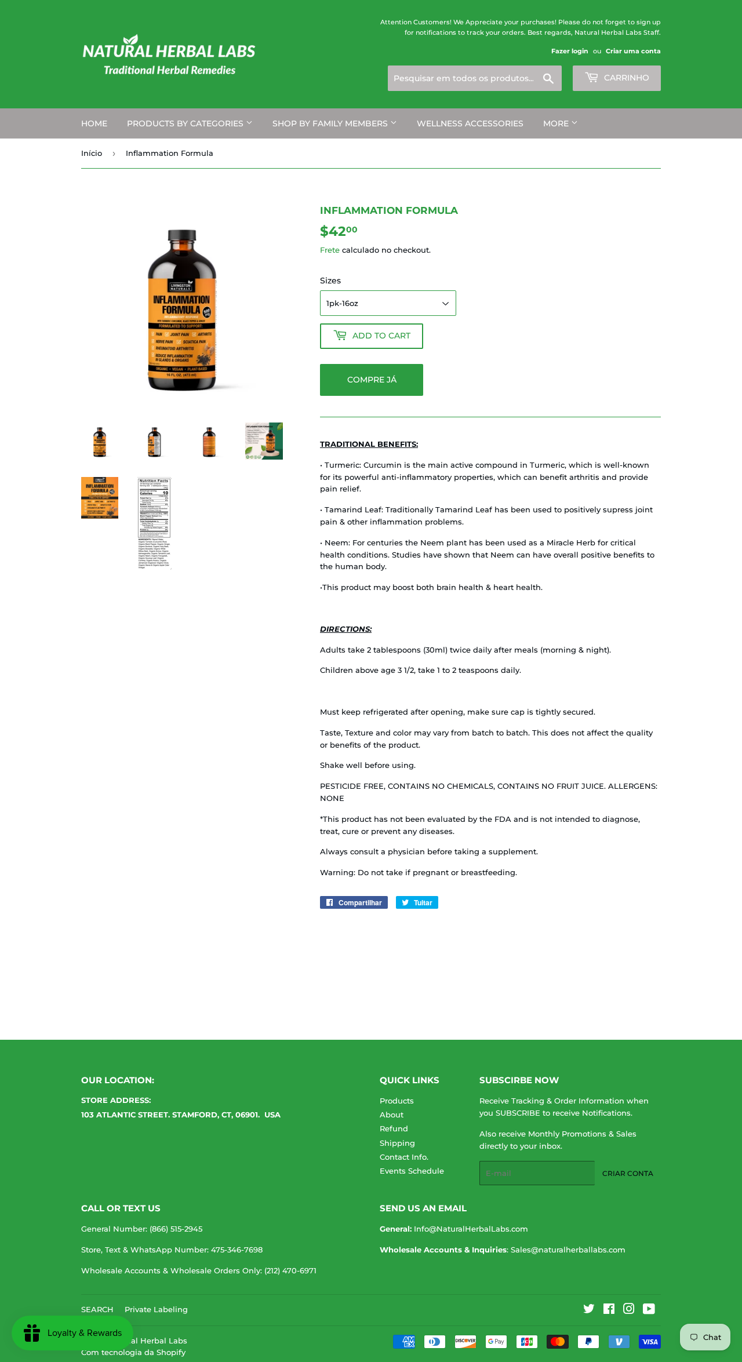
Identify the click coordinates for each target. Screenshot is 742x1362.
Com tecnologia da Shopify (133, 1352)
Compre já (372, 379)
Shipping (397, 1143)
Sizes (330, 280)
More (557, 123)
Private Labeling (156, 1309)
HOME (94, 123)
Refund (394, 1128)
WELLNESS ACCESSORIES (470, 123)
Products (397, 1100)
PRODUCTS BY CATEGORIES (186, 123)
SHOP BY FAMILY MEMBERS (331, 123)
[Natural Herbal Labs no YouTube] (649, 1310)
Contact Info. (404, 1156)
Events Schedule (412, 1170)
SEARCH (97, 1309)
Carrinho (625, 77)
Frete (330, 249)
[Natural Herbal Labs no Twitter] (589, 1310)
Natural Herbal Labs (148, 1340)
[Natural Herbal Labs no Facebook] (609, 1310)
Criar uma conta (633, 51)
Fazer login (569, 51)
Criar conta (627, 1173)
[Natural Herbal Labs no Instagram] (629, 1310)
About (391, 1114)
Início (91, 153)
